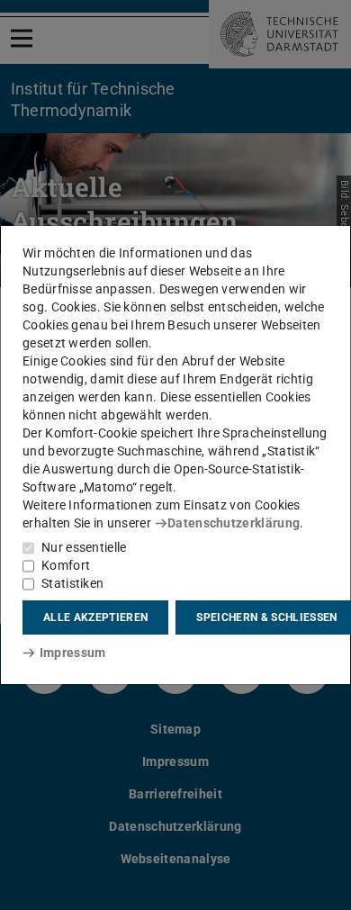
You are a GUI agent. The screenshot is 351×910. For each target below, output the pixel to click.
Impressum (72, 652)
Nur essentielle (84, 547)
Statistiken (72, 583)
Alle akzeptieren (95, 617)
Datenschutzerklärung (233, 523)
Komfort (65, 565)
